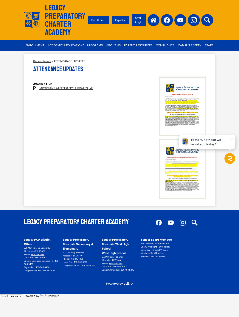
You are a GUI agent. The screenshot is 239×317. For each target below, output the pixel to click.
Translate (53, 296)
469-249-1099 (37, 254)
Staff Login (138, 20)
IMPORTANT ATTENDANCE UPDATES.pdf (66, 88)
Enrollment (98, 20)
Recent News (42, 61)
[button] (75, 45)
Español (120, 20)
